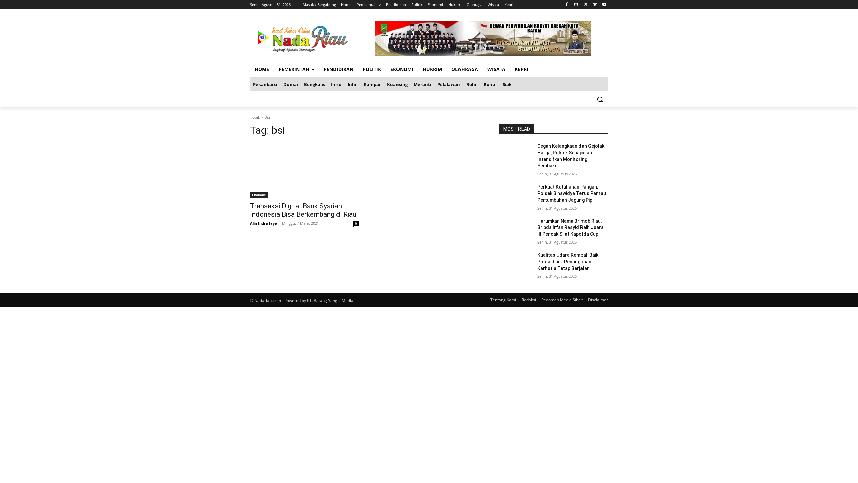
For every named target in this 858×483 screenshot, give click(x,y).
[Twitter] (586, 5)
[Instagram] (576, 5)
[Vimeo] (595, 5)
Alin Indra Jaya (263, 223)
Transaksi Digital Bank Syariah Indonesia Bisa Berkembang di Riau (303, 210)
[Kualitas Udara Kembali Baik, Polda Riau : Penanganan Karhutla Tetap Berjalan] (515, 263)
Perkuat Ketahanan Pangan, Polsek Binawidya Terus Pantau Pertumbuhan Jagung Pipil (571, 193)
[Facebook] (567, 5)
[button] (600, 99)
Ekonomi (259, 194)
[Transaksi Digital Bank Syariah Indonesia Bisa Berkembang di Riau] (304, 170)
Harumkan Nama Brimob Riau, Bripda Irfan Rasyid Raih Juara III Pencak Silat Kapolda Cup (570, 227)
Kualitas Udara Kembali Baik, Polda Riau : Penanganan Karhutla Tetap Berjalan (568, 261)
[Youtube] (604, 5)
